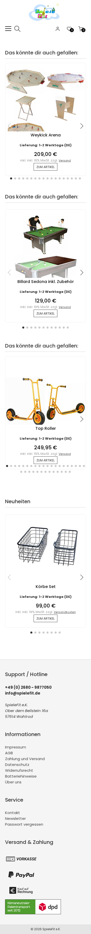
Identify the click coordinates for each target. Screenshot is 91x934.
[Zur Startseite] (45, 22)
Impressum (15, 747)
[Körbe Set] (45, 571)
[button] (11, 178)
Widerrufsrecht (19, 770)
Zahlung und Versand (25, 758)
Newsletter (15, 818)
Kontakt (12, 812)
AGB (9, 753)
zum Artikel (45, 167)
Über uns (13, 782)
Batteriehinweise (21, 776)
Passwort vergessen (24, 824)
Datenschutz (17, 764)
